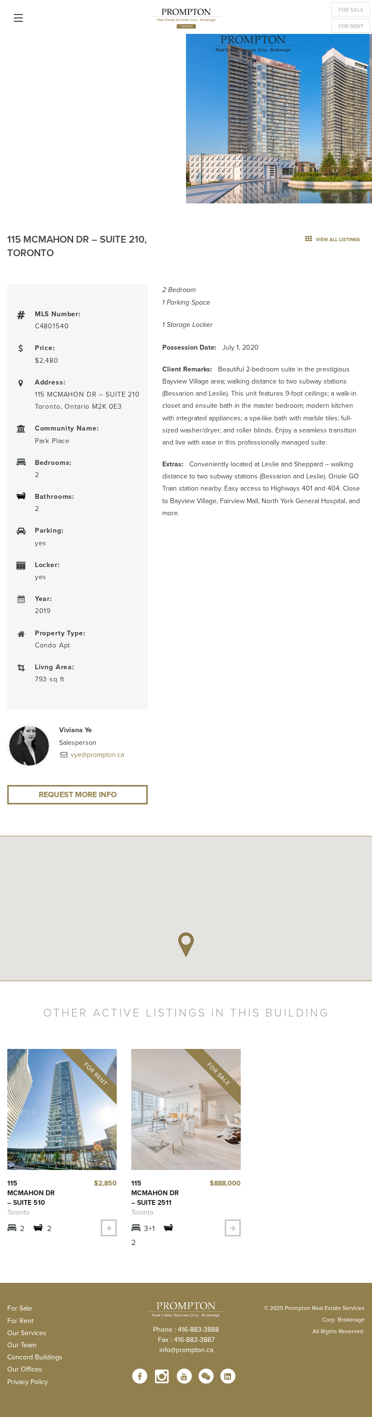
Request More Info (78, 794)
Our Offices (24, 1369)
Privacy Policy (27, 1381)
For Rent (351, 26)
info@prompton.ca (186, 1350)
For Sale (351, 10)
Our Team (21, 1345)
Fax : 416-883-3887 (186, 1339)
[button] (186, 944)
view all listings (337, 239)
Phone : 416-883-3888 (186, 1329)
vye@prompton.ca (96, 754)
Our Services (26, 1333)
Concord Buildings (34, 1357)
